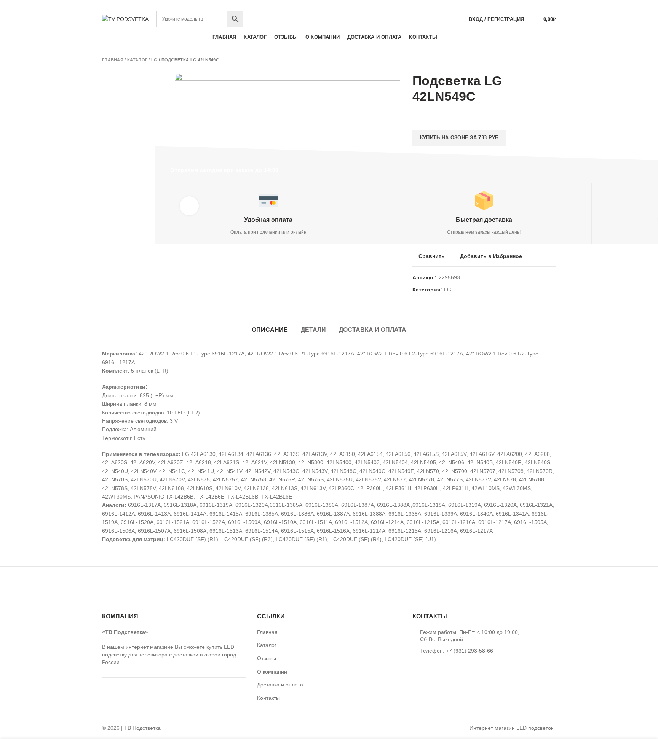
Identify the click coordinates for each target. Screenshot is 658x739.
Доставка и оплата (372, 329)
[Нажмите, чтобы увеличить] (189, 205)
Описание (270, 329)
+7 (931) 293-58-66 (329, 5)
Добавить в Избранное (491, 256)
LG (154, 59)
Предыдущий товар (537, 60)
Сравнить (431, 256)
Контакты (268, 698)
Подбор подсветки (527, 5)
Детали (313, 329)
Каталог (137, 59)
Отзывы (266, 658)
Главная (112, 59)
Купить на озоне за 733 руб (459, 137)
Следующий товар (552, 60)
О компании (272, 672)
